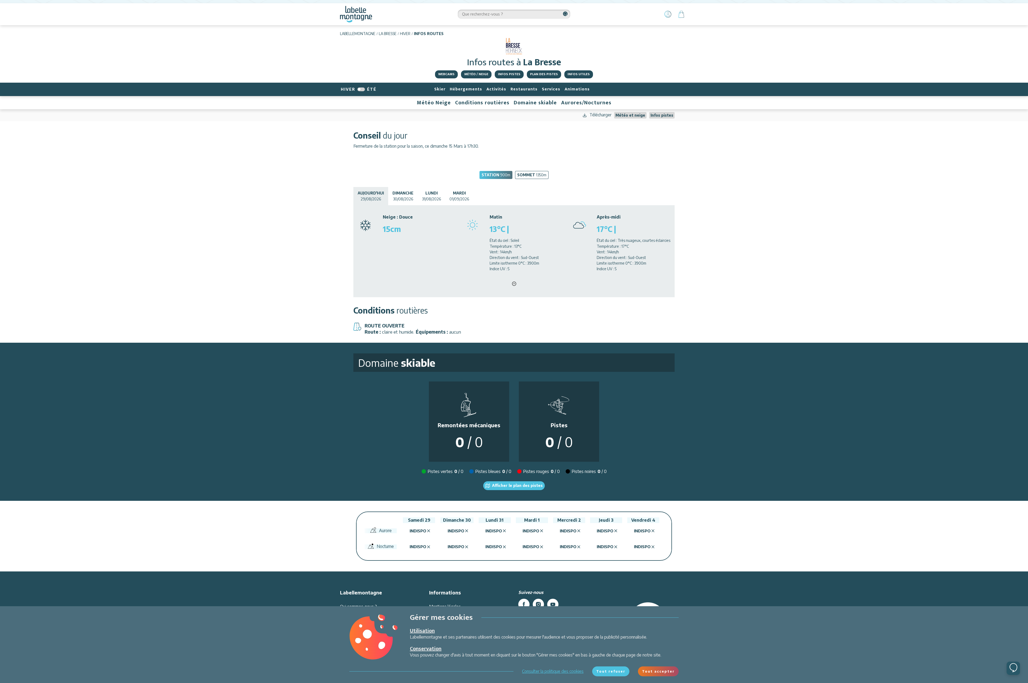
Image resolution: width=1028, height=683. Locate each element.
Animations (577, 89)
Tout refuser (610, 671)
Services (551, 89)
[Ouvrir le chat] (1013, 668)
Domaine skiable (535, 102)
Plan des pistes (544, 74)
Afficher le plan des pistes (517, 485)
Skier (439, 89)
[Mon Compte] (668, 14)
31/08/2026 (431, 196)
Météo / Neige (476, 74)
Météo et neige (630, 115)
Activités (496, 89)
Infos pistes (509, 74)
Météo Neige (434, 102)
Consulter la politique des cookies (553, 671)
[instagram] (538, 604)
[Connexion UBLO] (5, 679)
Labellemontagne (357, 33)
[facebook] (524, 604)
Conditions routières (482, 102)
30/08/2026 (402, 196)
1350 (531, 175)
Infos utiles (579, 74)
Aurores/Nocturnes (586, 102)
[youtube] (552, 604)
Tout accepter (658, 671)
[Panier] (681, 14)
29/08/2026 (371, 196)
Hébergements (466, 89)
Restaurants (524, 89)
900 (496, 175)
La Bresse (387, 33)
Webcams (446, 74)
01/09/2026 (459, 196)
